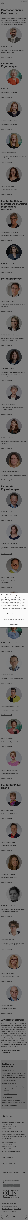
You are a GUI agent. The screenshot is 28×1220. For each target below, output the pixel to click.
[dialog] (14, 610)
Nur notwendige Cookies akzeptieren (14, 619)
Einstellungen (14, 624)
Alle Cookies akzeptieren (14, 614)
